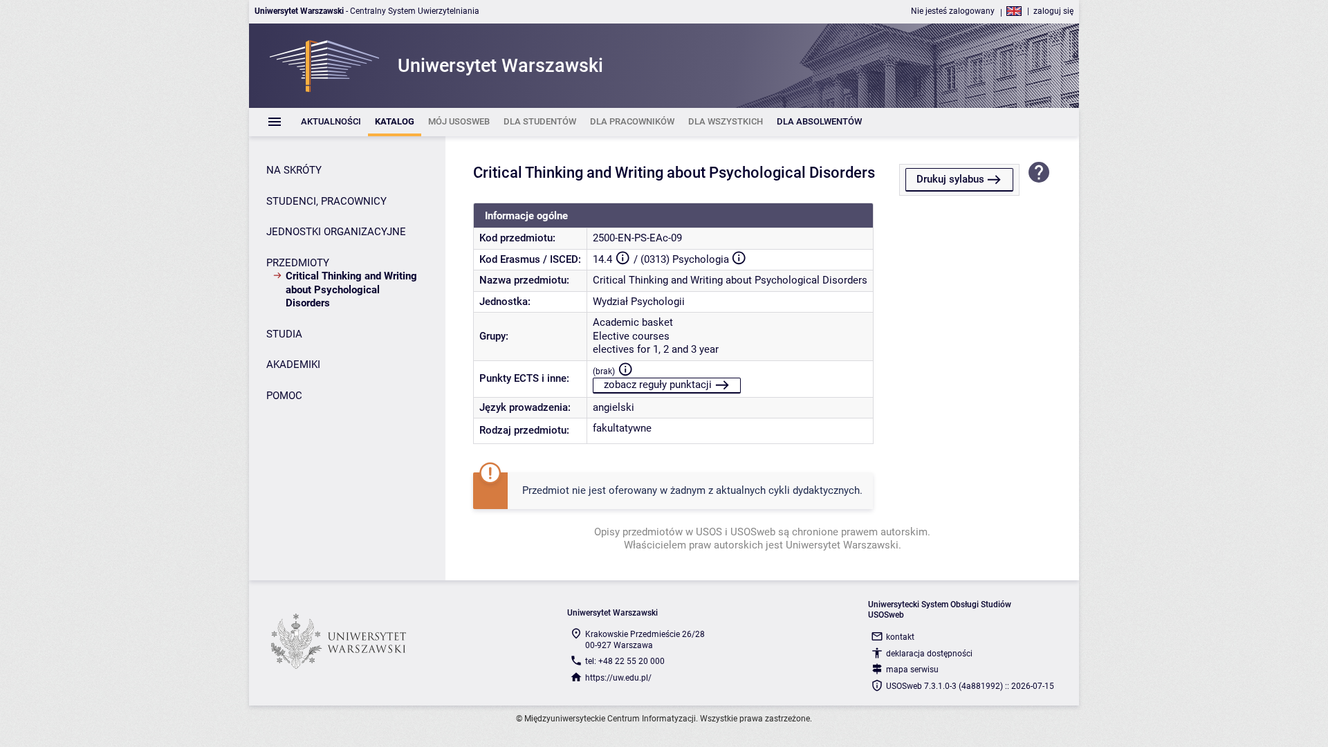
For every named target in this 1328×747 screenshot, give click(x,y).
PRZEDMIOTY (297, 263)
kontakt (900, 637)
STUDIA (284, 334)
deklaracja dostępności (929, 653)
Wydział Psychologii (639, 301)
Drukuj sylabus (950, 179)
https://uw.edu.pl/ (618, 678)
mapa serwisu (912, 669)
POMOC (284, 395)
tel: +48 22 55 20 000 (625, 661)
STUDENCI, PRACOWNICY (326, 201)
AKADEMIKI (293, 364)
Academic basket (633, 322)
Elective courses (631, 336)
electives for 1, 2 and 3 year (656, 349)
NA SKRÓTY (294, 170)
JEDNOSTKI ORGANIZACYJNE (336, 231)
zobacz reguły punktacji (658, 384)
